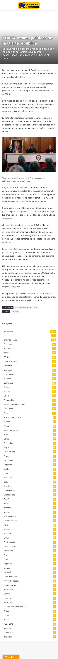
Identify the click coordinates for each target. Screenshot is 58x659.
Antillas (7, 529)
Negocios (8, 564)
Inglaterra (8, 628)
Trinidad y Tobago (11, 581)
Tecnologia (8, 460)
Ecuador (7, 533)
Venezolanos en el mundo (15, 404)
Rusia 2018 (8, 624)
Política (7, 335)
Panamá (7, 572)
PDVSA (7, 391)
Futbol (6, 615)
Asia (5, 555)
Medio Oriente (10, 546)
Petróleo (7, 387)
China (6, 538)
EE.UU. (7, 357)
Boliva (6, 620)
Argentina (8, 456)
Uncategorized (10, 585)
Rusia (6, 413)
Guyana (7, 447)
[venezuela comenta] (29, 5)
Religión (7, 525)
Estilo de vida (9, 452)
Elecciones (8, 409)
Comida (7, 594)
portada (7, 353)
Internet (7, 508)
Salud (6, 396)
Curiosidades (9, 490)
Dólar (6, 482)
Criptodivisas (9, 495)
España (7, 499)
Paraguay (8, 602)
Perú (6, 503)
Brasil (6, 434)
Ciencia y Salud (10, 361)
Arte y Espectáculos (12, 417)
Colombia (8, 366)
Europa (7, 422)
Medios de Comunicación (15, 607)
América (7, 486)
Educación (8, 443)
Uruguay (7, 598)
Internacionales (10, 340)
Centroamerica (10, 576)
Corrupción (8, 383)
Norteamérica (10, 516)
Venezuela (8, 331)
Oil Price (15, 312)
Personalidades (10, 400)
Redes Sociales (10, 521)
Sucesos (7, 379)
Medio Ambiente (11, 430)
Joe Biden (8, 637)
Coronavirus (9, 374)
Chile (6, 473)
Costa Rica (8, 632)
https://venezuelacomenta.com (26, 308)
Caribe (6, 469)
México (7, 512)
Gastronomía (9, 542)
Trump (6, 426)
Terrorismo (8, 551)
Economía (8, 344)
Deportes (8, 465)
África (6, 611)
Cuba (6, 559)
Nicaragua (8, 589)
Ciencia (7, 568)
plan (8, 225)
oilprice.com (36, 83)
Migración (8, 370)
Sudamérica (9, 348)
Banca (6, 439)
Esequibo (8, 477)
